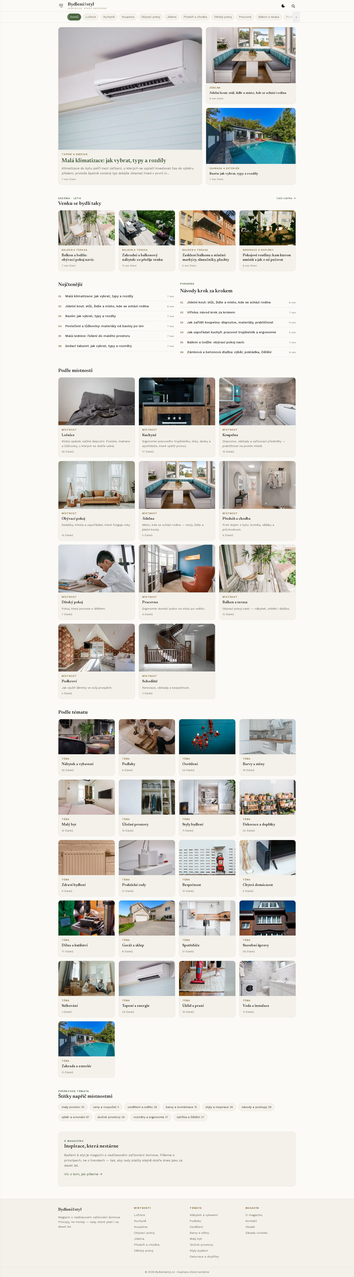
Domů (74, 16)
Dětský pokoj (223, 16)
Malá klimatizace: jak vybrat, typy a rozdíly (99, 296)
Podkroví (292, 16)
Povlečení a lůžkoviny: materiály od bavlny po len (104, 326)
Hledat (250, 1226)
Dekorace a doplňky (204, 1256)
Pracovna (245, 16)
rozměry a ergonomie (150, 1117)
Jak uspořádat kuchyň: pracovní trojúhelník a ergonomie (231, 332)
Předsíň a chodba (195, 16)
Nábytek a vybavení (204, 1215)
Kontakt (251, 1221)
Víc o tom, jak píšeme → (83, 1174)
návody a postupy (256, 1107)
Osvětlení (196, 1226)
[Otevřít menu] (61, 5)
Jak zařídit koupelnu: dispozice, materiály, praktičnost (230, 322)
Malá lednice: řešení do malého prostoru (97, 336)
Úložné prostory (201, 1244)
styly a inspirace (219, 1107)
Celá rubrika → (286, 198)
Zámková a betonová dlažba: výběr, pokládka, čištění (229, 352)
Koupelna (128, 16)
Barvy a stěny (199, 1232)
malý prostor (72, 1107)
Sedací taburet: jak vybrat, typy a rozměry (98, 346)
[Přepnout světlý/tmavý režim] (283, 5)
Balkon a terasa (268, 16)
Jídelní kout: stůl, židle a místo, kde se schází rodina (107, 306)
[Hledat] (292, 5)
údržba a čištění (190, 1117)
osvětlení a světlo (142, 1107)
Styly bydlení (199, 1250)
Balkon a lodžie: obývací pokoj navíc (215, 342)
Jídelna (171, 16)
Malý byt (196, 1238)
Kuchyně (109, 16)
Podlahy (195, 1221)
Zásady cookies (256, 1232)
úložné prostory (111, 1117)
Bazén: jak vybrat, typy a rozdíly (90, 316)
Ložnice (90, 16)
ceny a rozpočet (106, 1107)
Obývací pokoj (150, 16)
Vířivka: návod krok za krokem (211, 312)
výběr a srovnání (75, 1117)
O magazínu (253, 1215)
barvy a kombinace (181, 1107)
